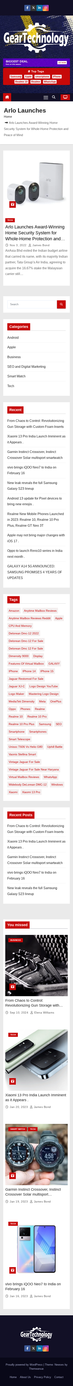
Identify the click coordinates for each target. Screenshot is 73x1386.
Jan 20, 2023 (19, 1107)
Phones (25, 709)
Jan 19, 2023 (19, 1201)
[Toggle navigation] (46, 97)
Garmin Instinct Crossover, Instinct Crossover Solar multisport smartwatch (33, 1194)
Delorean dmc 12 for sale (26, 648)
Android (13, 337)
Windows (57, 784)
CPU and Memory (20, 625)
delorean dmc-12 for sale (26, 641)
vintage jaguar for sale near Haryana (34, 769)
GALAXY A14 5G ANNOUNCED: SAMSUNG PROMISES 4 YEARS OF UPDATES (34, 572)
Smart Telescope (19, 739)
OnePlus (55, 701)
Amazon (14, 610)
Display (38, 656)
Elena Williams (43, 1012)
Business (14, 357)
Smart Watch (16, 376)
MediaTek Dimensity (21, 701)
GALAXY (54, 663)
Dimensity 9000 (19, 656)
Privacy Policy (42, 1377)
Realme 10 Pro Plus (21, 724)
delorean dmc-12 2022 (24, 633)
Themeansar (36, 1368)
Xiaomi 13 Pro (31, 792)
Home (8, 116)
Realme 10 (21, 81)
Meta (42, 701)
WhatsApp (50, 81)
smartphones (37, 731)
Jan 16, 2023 (19, 1296)
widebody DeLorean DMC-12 (28, 784)
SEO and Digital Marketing (26, 366)
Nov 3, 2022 (18, 245)
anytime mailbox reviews (40, 610)
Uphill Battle (54, 746)
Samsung (15, 76)
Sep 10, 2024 (19, 1012)
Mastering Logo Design (44, 693)
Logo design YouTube (43, 686)
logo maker (16, 693)
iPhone (57, 76)
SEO (59, 724)
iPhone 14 (29, 671)
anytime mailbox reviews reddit (29, 618)
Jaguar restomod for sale (26, 678)
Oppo (12, 709)
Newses (59, 1364)
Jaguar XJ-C (17, 686)
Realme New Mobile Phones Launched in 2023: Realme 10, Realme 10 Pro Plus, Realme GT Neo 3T (35, 519)
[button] (54, 97)
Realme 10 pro (37, 716)
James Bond (40, 245)
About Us (25, 1377)
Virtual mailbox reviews (24, 777)
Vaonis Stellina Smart (22, 754)
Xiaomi (13, 792)
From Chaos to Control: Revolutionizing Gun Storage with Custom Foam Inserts (32, 1005)
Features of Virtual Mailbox (26, 663)
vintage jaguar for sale (24, 761)
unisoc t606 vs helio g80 (26, 746)
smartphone (42, 76)
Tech (10, 220)
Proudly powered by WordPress (24, 1364)
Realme (35, 81)
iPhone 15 (47, 671)
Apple (28, 76)
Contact (58, 1377)
